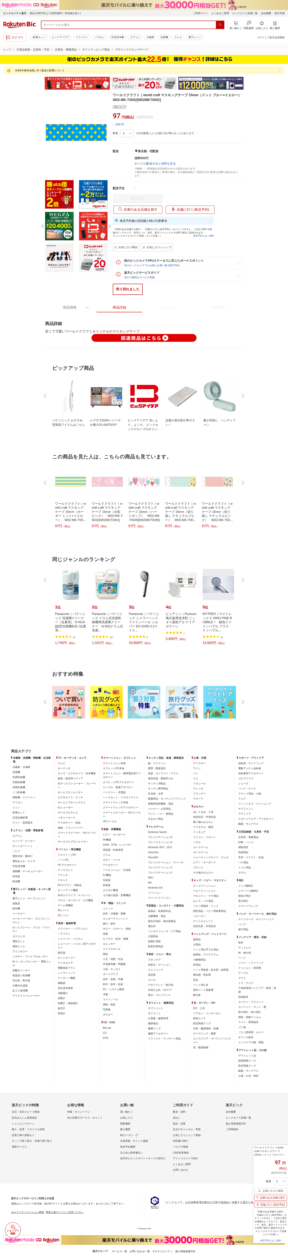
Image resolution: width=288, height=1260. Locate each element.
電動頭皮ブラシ (66, 967)
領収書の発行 (180, 1140)
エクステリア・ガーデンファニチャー (212, 1040)
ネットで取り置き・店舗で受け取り (32, 1140)
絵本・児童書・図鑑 (114, 913)
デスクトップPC (67, 854)
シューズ (243, 783)
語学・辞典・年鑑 (113, 979)
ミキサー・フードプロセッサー (30, 956)
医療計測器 (154, 941)
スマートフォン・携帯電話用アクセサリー (122, 775)
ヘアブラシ (64, 933)
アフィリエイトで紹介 (185, 1158)
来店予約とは (200, 235)
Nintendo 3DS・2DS (160, 847)
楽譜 (105, 933)
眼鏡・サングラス (248, 823)
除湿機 (16, 881)
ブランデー (199, 793)
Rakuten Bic (19, 24)
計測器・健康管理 (158, 1018)
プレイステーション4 (160, 842)
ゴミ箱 (242, 1027)
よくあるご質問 (220, 13)
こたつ (16, 851)
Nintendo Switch (157, 832)
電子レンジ (194, 37)
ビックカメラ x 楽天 (14, 13)
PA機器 (107, 839)
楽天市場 (280, 13)
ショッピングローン (23, 1123)
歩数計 (61, 998)
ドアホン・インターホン (207, 1013)
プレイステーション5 (160, 837)
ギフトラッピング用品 (96, 49)
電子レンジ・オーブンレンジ (28, 898)
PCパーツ (63, 910)
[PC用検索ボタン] (220, 25)
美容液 (152, 974)
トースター (18, 913)
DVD (105, 1037)
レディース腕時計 (248, 890)
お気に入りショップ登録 (187, 1135)
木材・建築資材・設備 (205, 1028)
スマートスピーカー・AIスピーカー (77, 834)
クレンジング (155, 969)
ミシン (16, 807)
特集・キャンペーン (78, 1111)
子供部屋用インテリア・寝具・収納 (257, 990)
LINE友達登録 (181, 1152)
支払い (176, 1117)
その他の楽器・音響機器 (117, 895)
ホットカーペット (22, 846)
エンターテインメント (115, 918)
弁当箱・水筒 (155, 793)
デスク (242, 978)
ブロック (198, 867)
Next (247, 83)
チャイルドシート (203, 921)
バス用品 (243, 862)
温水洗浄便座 (65, 988)
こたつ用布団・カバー (251, 1032)
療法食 (197, 995)
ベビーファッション (204, 890)
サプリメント (155, 1008)
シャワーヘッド (66, 972)
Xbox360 (153, 857)
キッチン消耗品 (157, 783)
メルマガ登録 (180, 1146)
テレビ (178, 37)
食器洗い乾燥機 (21, 975)
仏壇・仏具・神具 (248, 1075)
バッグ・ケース (247, 788)
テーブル (243, 972)
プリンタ (63, 875)
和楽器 (106, 885)
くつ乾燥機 (18, 792)
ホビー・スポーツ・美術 (117, 928)
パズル (197, 842)
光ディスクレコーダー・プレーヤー (77, 785)
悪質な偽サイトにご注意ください (65, 1212)
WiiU (150, 877)
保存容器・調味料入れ (160, 778)
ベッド (242, 957)
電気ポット (18, 941)
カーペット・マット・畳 (252, 1007)
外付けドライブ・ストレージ (74, 895)
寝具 (240, 942)
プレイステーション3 (160, 867)
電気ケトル (18, 946)
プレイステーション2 (160, 872)
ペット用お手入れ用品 (205, 949)
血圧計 (61, 1008)
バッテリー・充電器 (114, 792)
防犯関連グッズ (247, 1060)
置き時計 (243, 900)
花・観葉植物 (200, 1047)
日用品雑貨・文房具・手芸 (32, 49)
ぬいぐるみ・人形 (203, 811)
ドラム (106, 854)
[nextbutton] (242, 396)
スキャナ (63, 880)
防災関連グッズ (202, 1023)
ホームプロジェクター (70, 792)
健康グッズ (154, 1028)
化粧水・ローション (159, 964)
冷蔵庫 (150, 37)
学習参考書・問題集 (114, 964)
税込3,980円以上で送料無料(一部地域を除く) (55, 13)
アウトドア (244, 813)
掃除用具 (243, 847)
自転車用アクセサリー (251, 773)
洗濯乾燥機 (18, 777)
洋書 (105, 994)
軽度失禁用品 (155, 946)
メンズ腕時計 (245, 885)
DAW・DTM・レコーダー (117, 844)
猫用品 (197, 939)
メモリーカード (66, 817)
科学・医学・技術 (113, 984)
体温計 (61, 1013)
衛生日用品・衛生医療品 (162, 921)
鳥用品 (197, 964)
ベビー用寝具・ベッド (205, 906)
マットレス (244, 947)
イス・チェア (245, 983)
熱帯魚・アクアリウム (205, 954)
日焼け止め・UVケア (160, 990)
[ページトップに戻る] (282, 742)
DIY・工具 (199, 1008)
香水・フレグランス (159, 995)
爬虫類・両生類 (202, 974)
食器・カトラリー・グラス (163, 773)
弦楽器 (106, 880)
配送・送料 (179, 1111)
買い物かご (126, 1111)
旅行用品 (243, 929)
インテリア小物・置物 (251, 1042)
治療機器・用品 (157, 916)
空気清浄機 (117, 37)
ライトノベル (110, 999)
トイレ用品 (244, 867)
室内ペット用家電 (203, 990)
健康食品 (153, 1023)
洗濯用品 (243, 852)
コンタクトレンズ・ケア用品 (164, 931)
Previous (41, 83)
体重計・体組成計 (68, 1003)
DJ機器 (107, 875)
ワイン (197, 768)
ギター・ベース (112, 859)
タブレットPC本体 (113, 768)
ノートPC (63, 859)
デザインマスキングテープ (131, 49)
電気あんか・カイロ (23, 861)
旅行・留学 (109, 923)
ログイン (262, 37)
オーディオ (64, 768)
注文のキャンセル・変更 (187, 1129)
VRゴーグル (110, 821)
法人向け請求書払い (131, 1152)
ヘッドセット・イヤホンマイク (120, 797)
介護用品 (153, 936)
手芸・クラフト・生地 (251, 857)
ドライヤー (82, 37)
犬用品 (197, 944)
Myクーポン (127, 1135)
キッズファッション (204, 885)
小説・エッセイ (112, 969)
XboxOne (153, 852)
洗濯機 (164, 37)
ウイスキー (199, 763)
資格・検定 (109, 1004)
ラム (195, 778)
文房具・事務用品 (66, 49)
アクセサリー (110, 865)
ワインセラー (20, 951)
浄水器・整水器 (21, 980)
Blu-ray (107, 1027)
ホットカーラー (66, 957)
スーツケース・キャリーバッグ (256, 919)
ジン (195, 773)
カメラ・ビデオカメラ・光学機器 (77, 773)
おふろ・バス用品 (203, 900)
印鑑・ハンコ (245, 842)
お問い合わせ (180, 1169)
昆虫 (195, 979)
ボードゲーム (200, 852)
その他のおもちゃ (203, 872)
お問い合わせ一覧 (140, 1251)
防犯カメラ (199, 1018)
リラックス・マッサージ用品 (164, 1038)
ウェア (242, 798)
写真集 (106, 1009)
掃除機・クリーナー (23, 797)
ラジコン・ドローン (204, 837)
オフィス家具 (245, 1037)
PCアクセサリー (67, 865)
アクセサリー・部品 (69, 822)
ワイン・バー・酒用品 (160, 813)
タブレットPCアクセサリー (118, 782)
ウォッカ (198, 788)
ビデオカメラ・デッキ (70, 797)
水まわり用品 (155, 818)
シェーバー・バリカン (70, 938)
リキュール (199, 783)
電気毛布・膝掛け (22, 856)
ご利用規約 (232, 1129)
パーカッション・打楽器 (117, 870)
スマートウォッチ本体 (115, 802)
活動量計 (63, 993)
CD (105, 1032)
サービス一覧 (119, 1251)
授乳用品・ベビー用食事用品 (209, 911)
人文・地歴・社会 (113, 959)
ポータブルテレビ (68, 812)
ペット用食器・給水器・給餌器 (211, 969)
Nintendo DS (155, 887)
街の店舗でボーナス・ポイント (85, 1117)
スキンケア (154, 959)
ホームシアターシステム (72, 802)
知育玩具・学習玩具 (204, 817)
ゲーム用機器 (65, 905)
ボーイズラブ (110, 974)
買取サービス (19, 1146)
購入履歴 (125, 1129)
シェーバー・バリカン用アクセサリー (77, 945)
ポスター (108, 1014)
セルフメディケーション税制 (27, 1212)
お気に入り (126, 1117)
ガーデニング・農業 (204, 1033)
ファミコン (154, 892)
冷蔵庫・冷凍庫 (21, 767)
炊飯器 (16, 903)
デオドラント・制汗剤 (160, 984)
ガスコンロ (18, 936)
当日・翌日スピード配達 (26, 1111)
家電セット (39, 37)
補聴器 (61, 983)
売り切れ (138, 198)
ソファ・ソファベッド (251, 962)
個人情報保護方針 (236, 1123)
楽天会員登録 (277, 37)
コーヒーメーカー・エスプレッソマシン (31, 920)
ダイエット (154, 1013)
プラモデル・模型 (203, 827)
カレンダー (109, 943)
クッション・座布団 (249, 967)
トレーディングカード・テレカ (211, 857)
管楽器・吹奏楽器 (113, 849)
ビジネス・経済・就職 (115, 938)
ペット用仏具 (200, 984)
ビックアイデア (60, 37)
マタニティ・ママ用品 (205, 895)
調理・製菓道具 (157, 768)
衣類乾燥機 (18, 782)
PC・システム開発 (113, 989)
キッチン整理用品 (158, 788)
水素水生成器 (20, 985)
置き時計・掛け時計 (249, 1012)
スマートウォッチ (248, 906)
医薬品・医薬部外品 (159, 911)
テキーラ (198, 798)
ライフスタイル (112, 948)
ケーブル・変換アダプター (118, 787)
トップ (7, 49)
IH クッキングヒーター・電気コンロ (31, 963)
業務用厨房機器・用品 (160, 803)
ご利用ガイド (200, 13)
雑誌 (105, 954)
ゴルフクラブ (245, 778)
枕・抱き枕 (244, 952)
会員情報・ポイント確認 (134, 1140)
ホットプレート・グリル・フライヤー (31, 929)
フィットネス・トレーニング (254, 803)
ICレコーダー (65, 807)
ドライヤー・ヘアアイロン (73, 928)
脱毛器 (61, 952)
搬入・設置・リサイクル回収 (28, 1129)
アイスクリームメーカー (26, 995)
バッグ (242, 924)
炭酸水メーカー (21, 970)
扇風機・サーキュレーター (27, 871)
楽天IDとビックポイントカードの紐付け (143, 1158)
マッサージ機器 (66, 978)
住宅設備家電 (20, 817)
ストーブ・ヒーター (23, 841)
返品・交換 (179, 1123)
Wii (150, 882)
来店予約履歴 (127, 1146)
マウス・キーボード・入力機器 (75, 900)
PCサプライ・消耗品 (70, 885)
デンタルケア (65, 962)
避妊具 (152, 926)
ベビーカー (199, 916)
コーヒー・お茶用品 (159, 808)
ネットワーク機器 (68, 890)
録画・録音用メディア (70, 778)
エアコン (135, 37)
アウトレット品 (247, 1055)
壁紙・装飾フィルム (249, 1017)
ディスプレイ (65, 870)
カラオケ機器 (110, 890)
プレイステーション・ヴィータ (165, 862)
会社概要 (266, 13)
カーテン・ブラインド (251, 1002)
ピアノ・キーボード (114, 834)
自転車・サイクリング (251, 763)
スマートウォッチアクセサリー (120, 807)
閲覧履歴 (125, 1123)
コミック (108, 908)
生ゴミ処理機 (20, 990)
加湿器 (16, 876)
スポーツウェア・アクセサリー (256, 818)
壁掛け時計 (244, 895)
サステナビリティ (162, 1251)
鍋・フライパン (157, 763)
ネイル (152, 979)
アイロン (17, 802)
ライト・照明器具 (22, 822)
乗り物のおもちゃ (203, 822)
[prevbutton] (45, 396)
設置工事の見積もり (23, 1135)
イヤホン (100, 37)
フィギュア (199, 832)
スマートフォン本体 (114, 763)
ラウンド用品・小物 (249, 793)
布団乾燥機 (18, 787)
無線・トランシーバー (70, 827)
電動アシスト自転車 (249, 768)
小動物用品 (199, 959)
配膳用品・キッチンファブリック (167, 798)
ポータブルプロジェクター (73, 841)
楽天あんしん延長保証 (24, 1117)
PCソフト (63, 915)
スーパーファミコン (159, 897)
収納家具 (243, 996)
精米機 (16, 908)
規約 (211, 235)
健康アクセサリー (158, 1033)
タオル (242, 872)
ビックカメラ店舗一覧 (245, 13)
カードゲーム (200, 847)
